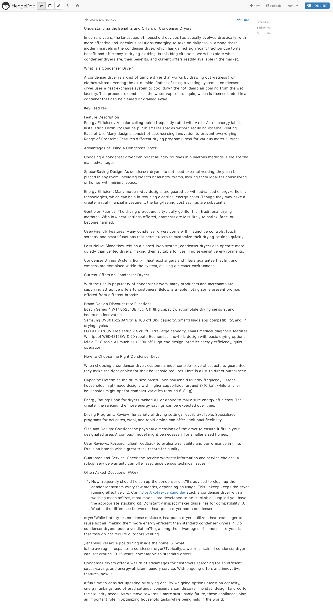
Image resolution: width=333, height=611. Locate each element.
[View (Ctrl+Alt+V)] (41, 6)
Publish (275, 6)
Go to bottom (265, 33)
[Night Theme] (68, 6)
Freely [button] (244, 19)
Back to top (264, 27)
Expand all (263, 22)
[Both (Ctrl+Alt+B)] (50, 6)
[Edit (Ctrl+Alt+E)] (58, 6)
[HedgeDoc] (18, 5)
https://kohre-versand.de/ (163, 492)
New (256, 6)
